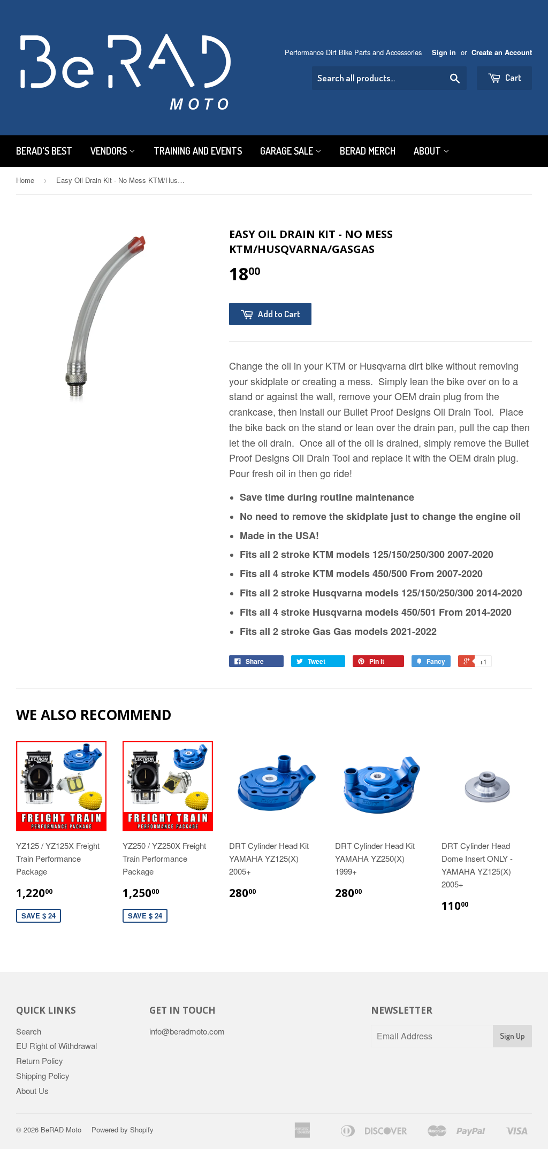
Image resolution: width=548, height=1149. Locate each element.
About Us (32, 1090)
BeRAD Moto (61, 1129)
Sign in (444, 52)
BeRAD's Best (44, 151)
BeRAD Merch (367, 151)
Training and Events (198, 151)
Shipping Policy (43, 1075)
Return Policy (39, 1060)
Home (25, 180)
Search (28, 1031)
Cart (512, 77)
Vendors (109, 151)
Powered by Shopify (123, 1129)
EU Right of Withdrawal (56, 1045)
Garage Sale (287, 151)
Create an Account (501, 52)
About (428, 151)
